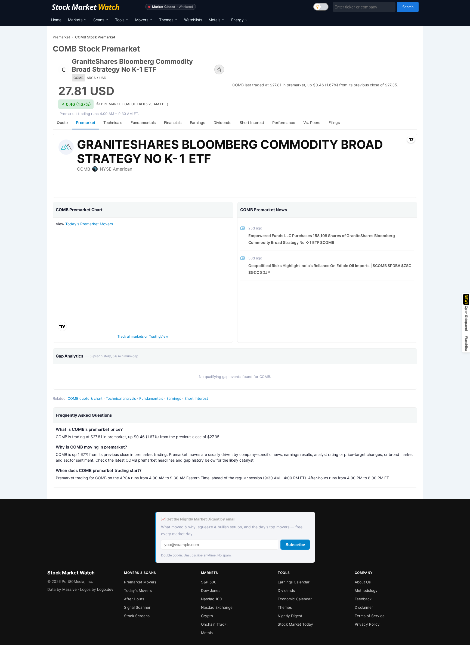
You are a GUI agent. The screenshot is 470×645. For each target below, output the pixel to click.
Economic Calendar (295, 599)
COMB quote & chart (85, 398)
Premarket (61, 37)
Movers (141, 19)
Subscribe (295, 544)
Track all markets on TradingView (143, 336)
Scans (98, 19)
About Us (363, 582)
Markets (75, 19)
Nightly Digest (290, 616)
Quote (62, 122)
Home (56, 19)
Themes (166, 19)
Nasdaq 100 (211, 599)
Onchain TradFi (214, 624)
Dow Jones (210, 590)
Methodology (366, 590)
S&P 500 (209, 582)
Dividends (286, 590)
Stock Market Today (295, 624)
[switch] (321, 7)
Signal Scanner (137, 607)
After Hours (134, 599)
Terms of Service (370, 616)
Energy (237, 19)
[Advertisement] (324, 60)
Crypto (207, 616)
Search (407, 7)
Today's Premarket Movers (89, 224)
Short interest (196, 398)
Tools (119, 19)
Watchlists (193, 19)
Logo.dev (105, 589)
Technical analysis (121, 398)
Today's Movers (138, 590)
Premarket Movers (140, 582)
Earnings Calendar (294, 582)
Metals (214, 19)
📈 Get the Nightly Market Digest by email (198, 519)
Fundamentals (151, 398)
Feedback (363, 599)
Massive (69, 589)
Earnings (173, 398)
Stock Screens (137, 616)
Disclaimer (364, 607)
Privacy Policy (367, 624)
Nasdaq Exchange (217, 607)
